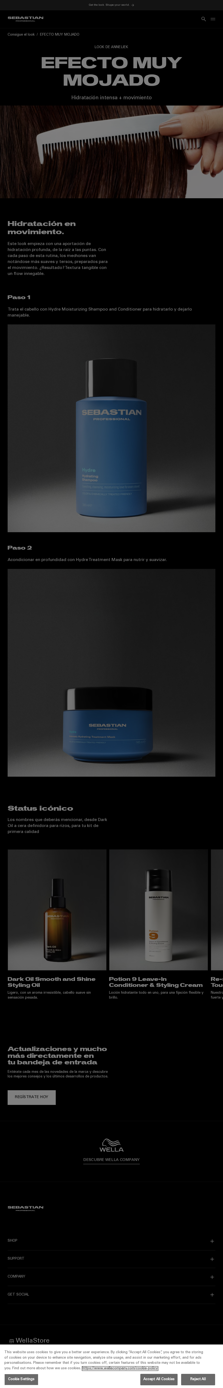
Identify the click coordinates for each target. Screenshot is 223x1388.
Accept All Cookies (159, 1379)
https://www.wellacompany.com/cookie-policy (120, 1368)
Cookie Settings (21, 1379)
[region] (111, 1366)
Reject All (198, 1379)
